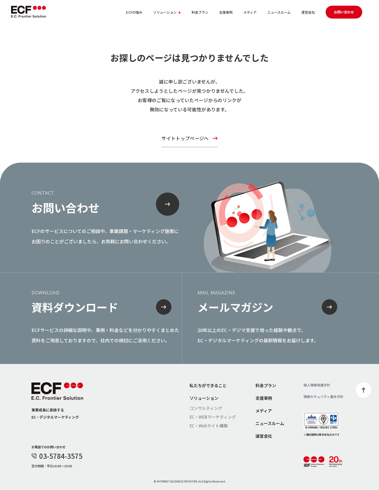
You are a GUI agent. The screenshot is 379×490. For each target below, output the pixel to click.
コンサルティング (206, 408)
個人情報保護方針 (316, 385)
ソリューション (204, 398)
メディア (250, 12)
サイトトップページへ (185, 138)
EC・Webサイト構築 (209, 425)
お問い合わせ (344, 12)
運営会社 (308, 12)
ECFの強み (134, 12)
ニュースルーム (279, 12)
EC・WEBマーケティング (213, 417)
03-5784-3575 (61, 456)
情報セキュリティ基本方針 (323, 396)
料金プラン (200, 12)
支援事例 (226, 12)
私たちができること (208, 385)
